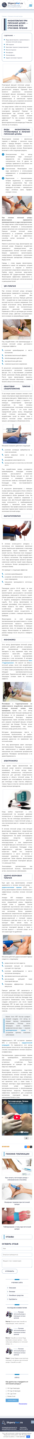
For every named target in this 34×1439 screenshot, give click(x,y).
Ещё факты (13, 1299)
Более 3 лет (11, 1396)
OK (28, 1436)
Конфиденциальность (9, 1427)
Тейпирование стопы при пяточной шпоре (17, 1228)
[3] (5, 1146)
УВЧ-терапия (10, 44)
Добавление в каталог (9, 1429)
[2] (4, 1146)
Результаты (23, 1403)
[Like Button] (26, 1138)
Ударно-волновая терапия (14, 58)
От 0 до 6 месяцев (13, 1388)
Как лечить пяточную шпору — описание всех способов (17, 1179)
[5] (8, 1146)
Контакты (23, 1427)
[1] (2, 1146)
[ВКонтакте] (26, 1147)
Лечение (12, 1292)
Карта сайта (24, 1429)
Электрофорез (10, 55)
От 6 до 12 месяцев (13, 1391)
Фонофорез (9, 52)
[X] (31, 1147)
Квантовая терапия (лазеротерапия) (17, 47)
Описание (12, 1288)
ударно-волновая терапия (12, 887)
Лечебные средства (16, 1295)
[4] (7, 1146)
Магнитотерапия (11, 50)
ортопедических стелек (16, 1030)
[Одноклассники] (28, 1147)
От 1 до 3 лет (11, 1393)
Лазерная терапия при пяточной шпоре (17, 1203)
